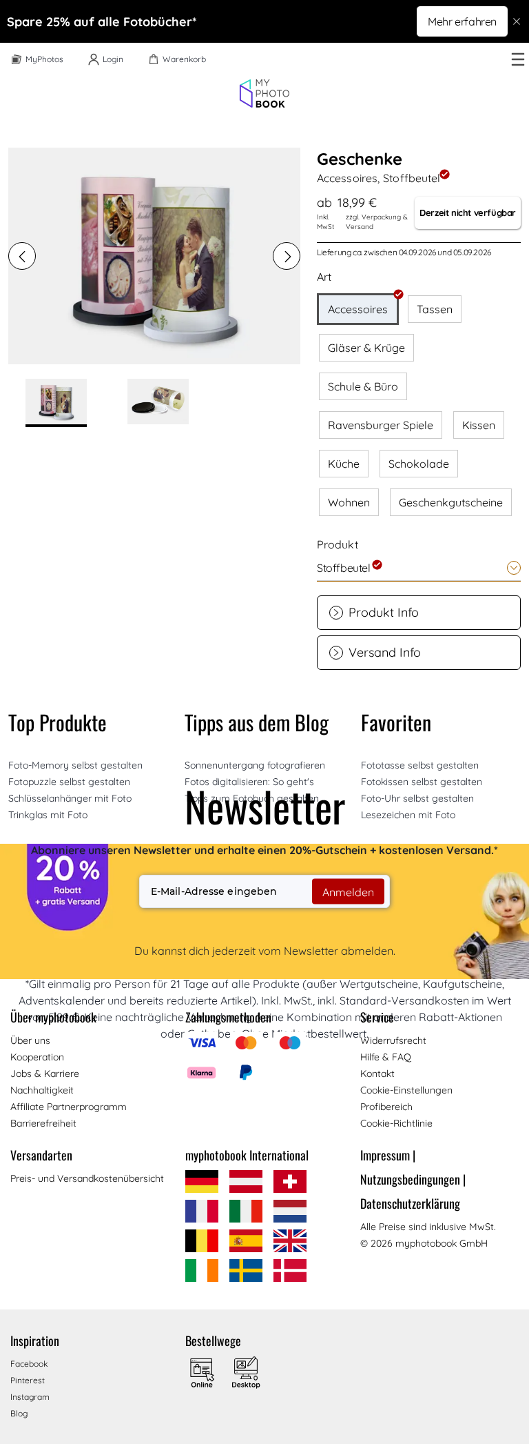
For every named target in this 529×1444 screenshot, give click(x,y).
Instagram (30, 1397)
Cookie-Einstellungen (406, 1090)
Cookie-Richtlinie (396, 1123)
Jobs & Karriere (44, 1073)
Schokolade (418, 464)
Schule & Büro (363, 386)
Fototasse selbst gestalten (420, 765)
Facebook (29, 1363)
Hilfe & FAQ (385, 1057)
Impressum (387, 1155)
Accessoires (358, 309)
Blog (19, 1413)
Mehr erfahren (462, 21)
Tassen (435, 309)
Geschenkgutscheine (451, 502)
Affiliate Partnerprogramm (68, 1106)
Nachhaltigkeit (42, 1090)
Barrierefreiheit (43, 1123)
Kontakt (377, 1073)
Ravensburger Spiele (380, 425)
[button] (22, 256)
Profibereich (386, 1106)
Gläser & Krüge (366, 348)
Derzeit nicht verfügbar (467, 212)
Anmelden (348, 891)
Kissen (478, 425)
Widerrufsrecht (393, 1040)
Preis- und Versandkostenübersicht (87, 1178)
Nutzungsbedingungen (413, 1179)
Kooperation (37, 1057)
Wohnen (349, 502)
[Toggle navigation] (518, 59)
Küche (344, 464)
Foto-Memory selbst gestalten (75, 765)
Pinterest (27, 1380)
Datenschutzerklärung (410, 1203)
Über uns (30, 1040)
